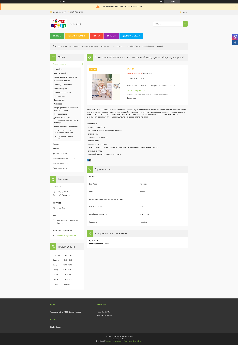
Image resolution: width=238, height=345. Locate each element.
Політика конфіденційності (64, 158)
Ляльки (95, 46)
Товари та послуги (77, 36)
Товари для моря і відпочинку (66, 126)
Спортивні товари (61, 114)
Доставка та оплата (131, 36)
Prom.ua (130, 337)
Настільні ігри (59, 100)
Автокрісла (58, 69)
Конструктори (59, 96)
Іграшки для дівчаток (81, 46)
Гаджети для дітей (61, 73)
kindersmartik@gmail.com (66, 236)
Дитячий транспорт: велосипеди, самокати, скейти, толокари (66, 120)
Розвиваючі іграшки (62, 81)
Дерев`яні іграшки (61, 88)
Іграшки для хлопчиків (63, 85)
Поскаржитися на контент (114, 341)
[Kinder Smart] (58, 28)
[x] (90, 161)
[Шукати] (185, 24)
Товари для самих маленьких (65, 77)
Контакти (111, 36)
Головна (57, 36)
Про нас (96, 36)
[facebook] (88, 161)
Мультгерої (58, 104)
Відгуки (56, 149)
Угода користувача (60, 168)
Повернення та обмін (61, 163)
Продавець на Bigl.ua (119, 339)
